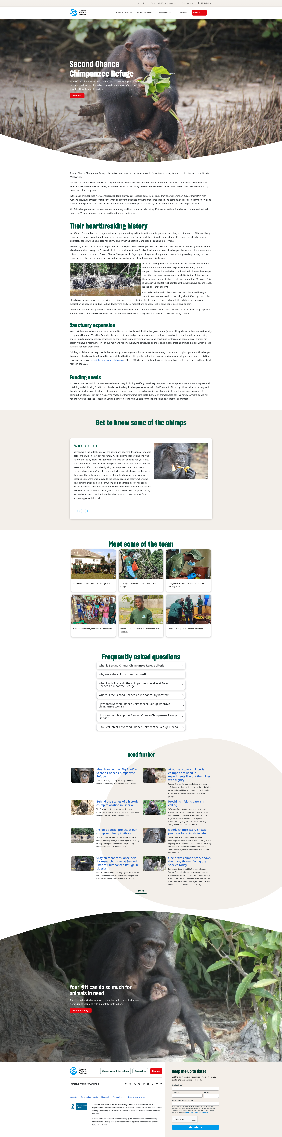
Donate (196, 12)
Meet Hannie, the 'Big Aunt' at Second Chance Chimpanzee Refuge (116, 772)
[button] (87, 511)
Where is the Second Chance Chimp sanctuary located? (134, 695)
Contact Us (140, 1071)
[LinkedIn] (148, 1083)
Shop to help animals (136, 1097)
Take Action (164, 12)
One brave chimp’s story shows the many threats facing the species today (189, 861)
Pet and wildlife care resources (163, 3)
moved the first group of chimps (106, 360)
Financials (105, 1097)
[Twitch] (126, 1083)
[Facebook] (139, 1083)
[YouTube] (157, 1083)
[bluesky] (144, 1083)
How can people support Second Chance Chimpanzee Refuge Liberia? (138, 717)
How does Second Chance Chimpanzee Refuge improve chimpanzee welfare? (134, 705)
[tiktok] (152, 1083)
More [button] (141, 890)
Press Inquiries (188, 3)
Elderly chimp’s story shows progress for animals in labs (187, 831)
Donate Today (80, 1010)
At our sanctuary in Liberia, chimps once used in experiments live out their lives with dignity (189, 774)
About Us (141, 3)
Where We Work (122, 12)
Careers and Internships (115, 1071)
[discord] (161, 1083)
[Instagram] (130, 1083)
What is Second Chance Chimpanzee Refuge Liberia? (132, 666)
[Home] (78, 1071)
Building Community (89, 1097)
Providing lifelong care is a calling (186, 803)
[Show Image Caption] (280, 130)
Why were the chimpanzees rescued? (122, 674)
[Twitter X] (135, 1083)
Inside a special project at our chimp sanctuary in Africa (116, 831)
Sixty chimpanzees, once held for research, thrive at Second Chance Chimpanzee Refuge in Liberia (117, 863)
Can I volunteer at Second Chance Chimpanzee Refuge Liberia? (139, 727)
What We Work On (144, 12)
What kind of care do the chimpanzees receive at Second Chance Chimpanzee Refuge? (135, 684)
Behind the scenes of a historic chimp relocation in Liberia (117, 803)
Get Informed (181, 12)
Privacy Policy (118, 1097)
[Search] (209, 12)
